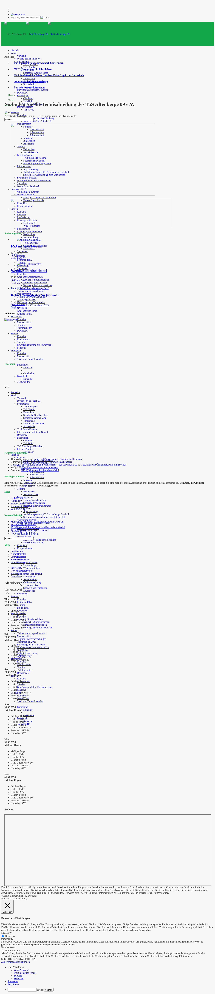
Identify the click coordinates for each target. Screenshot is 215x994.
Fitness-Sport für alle (33, 542)
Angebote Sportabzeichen (30, 276)
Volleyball (16, 350)
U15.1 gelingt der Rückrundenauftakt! (40, 470)
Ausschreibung (30, 237)
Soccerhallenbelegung (34, 503)
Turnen (14, 333)
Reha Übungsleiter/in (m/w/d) (35, 295)
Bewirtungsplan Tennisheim (31, 302)
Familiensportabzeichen (35, 282)
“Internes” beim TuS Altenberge (31, 81)
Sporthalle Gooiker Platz (35, 72)
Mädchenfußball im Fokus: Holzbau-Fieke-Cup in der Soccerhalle (49, 75)
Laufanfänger (30, 565)
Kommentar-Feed (19, 506)
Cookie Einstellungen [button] (12, 895)
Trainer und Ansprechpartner (31, 291)
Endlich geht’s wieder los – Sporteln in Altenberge (57, 459)
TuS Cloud (28, 109)
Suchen (40, 989)
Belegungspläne (25, 497)
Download (22, 92)
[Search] (35, 120)
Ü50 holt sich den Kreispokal (29, 87)
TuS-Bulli (28, 101)
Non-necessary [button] (8, 947)
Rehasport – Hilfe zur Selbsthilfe (39, 197)
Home (10, 95)
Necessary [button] (6, 933)
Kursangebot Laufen (27, 562)
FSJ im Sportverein (26, 246)
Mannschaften (24, 322)
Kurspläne (22, 545)
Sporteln (21, 342)
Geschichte (28, 715)
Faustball (21, 347)
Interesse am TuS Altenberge (37, 121)
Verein (14, 53)
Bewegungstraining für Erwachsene (35, 345)
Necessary (10, 936)
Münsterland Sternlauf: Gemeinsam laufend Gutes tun (37, 521)
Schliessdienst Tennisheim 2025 (33, 305)
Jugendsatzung (30, 511)
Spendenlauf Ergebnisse (35, 588)
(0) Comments (18, 255)
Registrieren (17, 498)
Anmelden (16, 500)
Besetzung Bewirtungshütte (37, 505)
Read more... (17, 258)
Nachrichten (29, 234)
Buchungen (22, 95)
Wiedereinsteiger (31, 568)
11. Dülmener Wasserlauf (23, 524)
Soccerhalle (29, 84)
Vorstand (21, 55)
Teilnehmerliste (30, 242)
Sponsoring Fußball (27, 520)
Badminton (22, 364)
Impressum (16, 567)
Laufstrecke (29, 248)
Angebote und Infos (27, 311)
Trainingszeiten (24, 328)
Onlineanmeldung (32, 582)
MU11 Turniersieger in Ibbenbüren (33, 69)
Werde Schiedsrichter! (29, 271)
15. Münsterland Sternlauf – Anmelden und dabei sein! (38, 527)
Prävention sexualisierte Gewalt (32, 89)
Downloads (22, 330)
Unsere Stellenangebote (28, 58)
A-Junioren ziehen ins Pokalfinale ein (39, 467)
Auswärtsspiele (30, 494)
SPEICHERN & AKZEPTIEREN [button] (18, 959)
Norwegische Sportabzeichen (37, 285)
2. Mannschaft (37, 474)
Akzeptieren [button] (31, 895)
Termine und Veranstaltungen (31, 639)
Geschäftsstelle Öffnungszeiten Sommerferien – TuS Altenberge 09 (44, 464)
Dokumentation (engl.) (25, 972)
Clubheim (28, 98)
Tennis (14, 288)
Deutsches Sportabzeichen (36, 279)
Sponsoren (22, 251)
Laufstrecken (23, 228)
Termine (21, 325)
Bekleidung (22, 265)
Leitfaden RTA (24, 259)
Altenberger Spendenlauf (29, 231)
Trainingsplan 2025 (26, 299)
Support (18, 975)
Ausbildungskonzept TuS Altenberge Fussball (46, 514)
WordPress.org (18, 509)
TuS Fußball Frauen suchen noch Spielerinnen (39, 63)
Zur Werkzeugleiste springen (15, 961)
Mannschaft (23, 356)
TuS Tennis (29, 67)
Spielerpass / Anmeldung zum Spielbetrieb (44, 517)
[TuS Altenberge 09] (47, 34)
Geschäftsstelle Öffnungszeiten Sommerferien (103, 464)
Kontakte (21, 274)
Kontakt (15, 573)
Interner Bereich (25, 449)
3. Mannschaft (37, 477)
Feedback (18, 978)
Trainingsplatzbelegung (34, 500)
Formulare (16, 576)
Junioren (27, 480)
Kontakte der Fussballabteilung (38, 118)
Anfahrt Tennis (24, 313)
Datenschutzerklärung (21, 570)
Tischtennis (16, 316)
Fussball (15, 112)
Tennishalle (29, 78)
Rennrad (15, 596)
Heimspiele (28, 491)
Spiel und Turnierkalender (30, 359)
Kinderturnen (23, 339)
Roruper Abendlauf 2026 (23, 533)
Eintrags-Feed (18, 503)
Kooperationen (24, 548)
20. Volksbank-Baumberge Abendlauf (29, 530)
